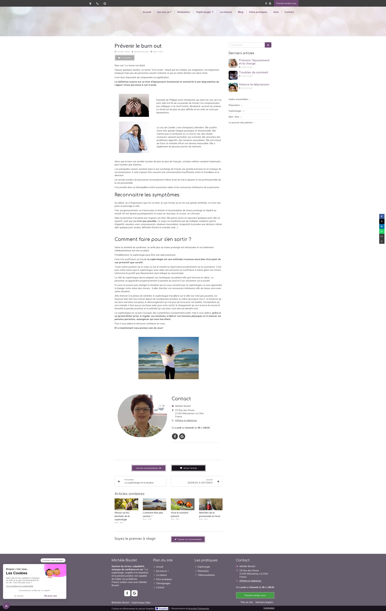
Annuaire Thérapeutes (198, 608)
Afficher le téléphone (186, 420)
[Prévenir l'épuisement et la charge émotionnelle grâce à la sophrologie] (233, 63)
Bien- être (234, 116)
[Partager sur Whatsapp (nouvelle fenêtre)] (381, 231)
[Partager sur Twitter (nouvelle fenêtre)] (381, 221)
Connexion (269, 607)
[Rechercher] (268, 45)
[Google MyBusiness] (270, 4)
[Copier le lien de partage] (381, 241)
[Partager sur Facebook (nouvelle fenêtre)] (381, 216)
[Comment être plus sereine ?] (154, 504)
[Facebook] (266, 4)
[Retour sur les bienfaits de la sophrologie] (126, 504)
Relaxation (234, 105)
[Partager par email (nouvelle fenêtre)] (381, 236)
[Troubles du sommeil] (233, 75)
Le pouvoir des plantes (241, 122)
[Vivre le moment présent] (183, 504)
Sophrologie (235, 110)
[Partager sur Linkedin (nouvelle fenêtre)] (381, 226)
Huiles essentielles (238, 99)
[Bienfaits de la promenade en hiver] (211, 504)
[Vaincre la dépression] (233, 87)
